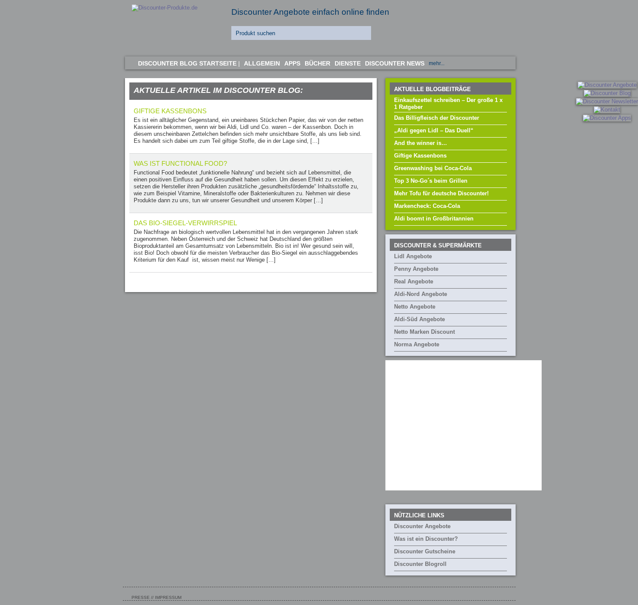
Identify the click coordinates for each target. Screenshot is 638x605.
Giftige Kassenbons (420, 155)
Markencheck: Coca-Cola (427, 206)
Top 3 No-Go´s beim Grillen (430, 181)
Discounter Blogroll (420, 564)
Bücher (317, 63)
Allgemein (262, 63)
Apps (292, 63)
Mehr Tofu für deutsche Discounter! (441, 193)
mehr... (436, 63)
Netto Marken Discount (424, 332)
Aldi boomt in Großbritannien (434, 218)
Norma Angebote (416, 344)
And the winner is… (420, 143)
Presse (141, 597)
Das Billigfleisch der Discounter (436, 118)
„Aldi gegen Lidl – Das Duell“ (434, 130)
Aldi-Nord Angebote (420, 294)
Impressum (168, 597)
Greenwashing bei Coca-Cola (433, 168)
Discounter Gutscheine (424, 551)
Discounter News (394, 63)
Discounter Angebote (422, 526)
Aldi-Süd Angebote (419, 319)
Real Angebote (413, 281)
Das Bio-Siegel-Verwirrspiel (185, 223)
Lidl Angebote (413, 256)
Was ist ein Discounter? (426, 539)
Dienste (348, 63)
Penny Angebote (416, 269)
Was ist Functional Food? (180, 163)
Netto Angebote (414, 306)
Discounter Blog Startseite (187, 63)
